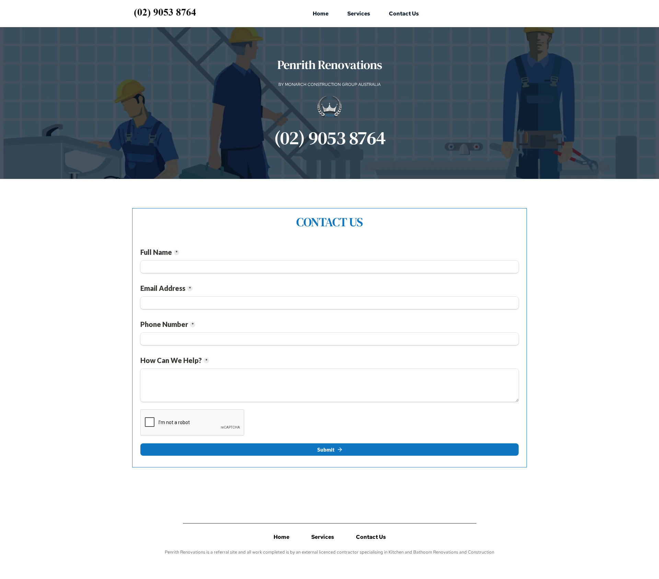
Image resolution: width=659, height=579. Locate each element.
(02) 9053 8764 (329, 137)
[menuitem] (320, 14)
